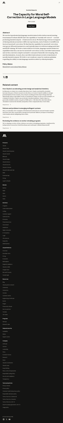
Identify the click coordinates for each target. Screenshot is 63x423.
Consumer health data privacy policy (11, 391)
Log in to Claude (6, 181)
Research (5, 357)
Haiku (4, 198)
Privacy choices (6, 385)
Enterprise (5, 219)
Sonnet (4, 196)
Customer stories (7, 295)
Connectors (5, 290)
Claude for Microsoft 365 (8, 170)
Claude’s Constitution (8, 362)
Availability (5, 331)
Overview (5, 250)
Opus (4, 193)
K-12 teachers (6, 232)
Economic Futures (7, 354)
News (4, 360)
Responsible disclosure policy (10, 393)
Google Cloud (6, 269)
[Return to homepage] (4, 135)
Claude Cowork (6, 153)
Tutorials (5, 312)
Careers (5, 346)
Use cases (5, 314)
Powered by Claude (7, 306)
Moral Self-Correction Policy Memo (14, 67)
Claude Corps (6, 365)
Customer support (7, 214)
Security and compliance (8, 376)
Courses (5, 293)
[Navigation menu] (59, 3)
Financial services (7, 222)
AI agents (5, 205)
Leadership (5, 349)
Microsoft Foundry (7, 272)
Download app (6, 175)
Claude (4, 145)
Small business (6, 243)
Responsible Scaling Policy (9, 373)
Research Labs (6, 324)
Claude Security (6, 164)
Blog (4, 282)
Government (6, 224)
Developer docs (6, 253)
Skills (4, 172)
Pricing (4, 178)
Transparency (6, 379)
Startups (5, 321)
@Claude (5, 156)
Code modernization (7, 208)
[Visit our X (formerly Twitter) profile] (7, 419)
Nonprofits (5, 241)
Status (4, 334)
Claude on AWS (6, 267)
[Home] (4, 2)
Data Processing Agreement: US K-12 (11, 404)
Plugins (4, 303)
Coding (4, 211)
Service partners (7, 309)
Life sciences (6, 238)
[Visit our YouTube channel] (9, 419)
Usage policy (6, 407)
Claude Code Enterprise (8, 151)
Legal (4, 235)
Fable (4, 190)
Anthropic (5, 343)
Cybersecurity (6, 216)
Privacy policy (6, 388)
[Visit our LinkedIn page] (4, 419)
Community (5, 287)
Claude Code (6, 148)
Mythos (4, 188)
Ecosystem (5, 258)
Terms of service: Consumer (9, 399)
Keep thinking (6, 368)
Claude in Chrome (7, 167)
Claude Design (6, 159)
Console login (6, 275)
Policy (4, 352)
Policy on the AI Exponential (9, 370)
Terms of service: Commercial (10, 396)
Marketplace (6, 261)
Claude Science (6, 162)
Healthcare (5, 227)
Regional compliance (7, 264)
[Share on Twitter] (4, 77)
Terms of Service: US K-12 (9, 402)
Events (4, 301)
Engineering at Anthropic (8, 298)
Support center (6, 336)
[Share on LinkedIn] (6, 77)
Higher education (7, 230)
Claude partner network (8, 284)
